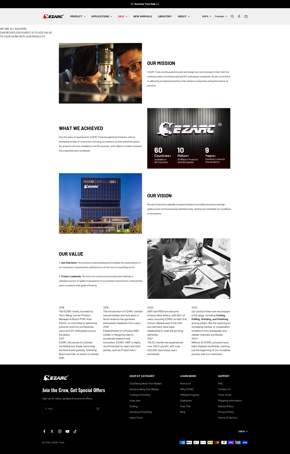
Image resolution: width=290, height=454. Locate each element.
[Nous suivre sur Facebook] (44, 431)
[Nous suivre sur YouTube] (67, 431)
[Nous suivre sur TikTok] (75, 431)
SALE (121, 16)
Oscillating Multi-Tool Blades (145, 383)
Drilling (134, 406)
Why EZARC (187, 389)
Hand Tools (136, 417)
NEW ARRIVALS (142, 16)
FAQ (220, 383)
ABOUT (182, 16)
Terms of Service (227, 417)
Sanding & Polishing (141, 411)
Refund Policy (226, 406)
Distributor (186, 400)
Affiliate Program (189, 394)
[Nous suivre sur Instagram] (60, 431)
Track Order (225, 394)
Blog (182, 411)
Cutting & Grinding (140, 394)
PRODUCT (76, 16)
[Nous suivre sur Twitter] (52, 431)
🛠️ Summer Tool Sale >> (145, 3)
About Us (185, 383)
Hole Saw (135, 400)
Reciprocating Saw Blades (144, 389)
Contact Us (224, 389)
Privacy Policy (226, 411)
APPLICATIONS (100, 16)
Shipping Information (230, 400)
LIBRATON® (165, 16)
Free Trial (185, 406)
